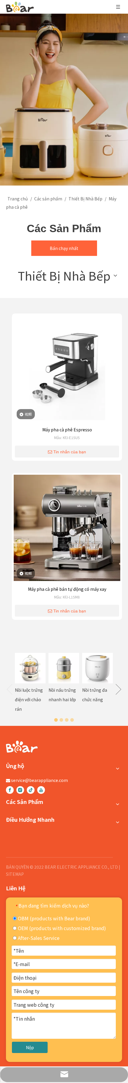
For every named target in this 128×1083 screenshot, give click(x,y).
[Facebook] (10, 790)
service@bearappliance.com (39, 780)
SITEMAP (15, 874)
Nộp (30, 1047)
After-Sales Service (38, 937)
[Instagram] (20, 790)
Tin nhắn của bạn (69, 451)
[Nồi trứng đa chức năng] (97, 668)
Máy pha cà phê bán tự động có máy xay (67, 589)
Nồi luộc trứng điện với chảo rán (29, 699)
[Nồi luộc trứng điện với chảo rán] (30, 668)
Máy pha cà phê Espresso (67, 430)
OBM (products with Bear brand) (53, 918)
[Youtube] (41, 790)
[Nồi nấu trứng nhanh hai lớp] (64, 668)
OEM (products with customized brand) (61, 928)
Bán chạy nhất (64, 248)
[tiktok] (31, 790)
